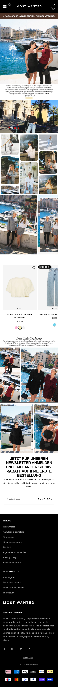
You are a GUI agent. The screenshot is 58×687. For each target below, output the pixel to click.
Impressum (8, 592)
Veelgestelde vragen (13, 542)
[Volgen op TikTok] (28, 648)
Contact (7, 547)
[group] (29, 51)
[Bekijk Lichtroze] (16, 327)
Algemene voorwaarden (14, 552)
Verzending (8, 537)
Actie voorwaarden (12, 562)
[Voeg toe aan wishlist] (34, 267)
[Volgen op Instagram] (12, 648)
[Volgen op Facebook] (4, 648)
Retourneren (9, 526)
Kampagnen (9, 577)
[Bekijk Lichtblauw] (54, 324)
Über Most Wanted (12, 582)
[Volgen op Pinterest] (20, 648)
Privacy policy (9, 557)
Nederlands (27, 658)
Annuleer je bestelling (13, 532)
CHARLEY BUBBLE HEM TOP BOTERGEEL (19, 316)
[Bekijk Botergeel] (20, 327)
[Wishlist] (53, 4)
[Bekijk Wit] (23, 327)
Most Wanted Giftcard (13, 587)
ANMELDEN (45, 499)
